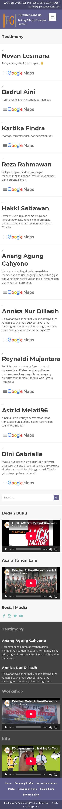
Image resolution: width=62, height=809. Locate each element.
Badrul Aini (18, 91)
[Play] (6, 549)
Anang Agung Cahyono (24, 641)
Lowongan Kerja (27, 788)
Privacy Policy (31, 794)
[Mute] (50, 549)
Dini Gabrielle (22, 454)
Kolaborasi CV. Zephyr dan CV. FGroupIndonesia (26, 803)
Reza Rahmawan (27, 164)
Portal (11, 788)
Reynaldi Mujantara (31, 358)
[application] (31, 536)
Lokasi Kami (47, 788)
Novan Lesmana (26, 55)
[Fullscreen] (56, 549)
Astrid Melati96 (25, 410)
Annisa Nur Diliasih (30, 311)
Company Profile (24, 783)
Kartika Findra (23, 128)
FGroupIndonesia (29, 15)
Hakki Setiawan (25, 208)
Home (8, 783)
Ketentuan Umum (47, 783)
